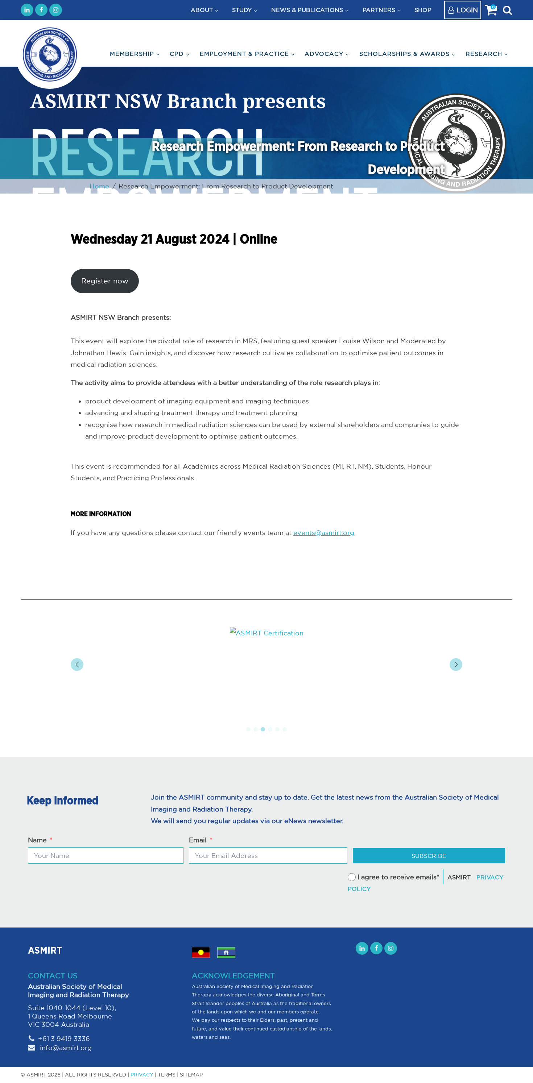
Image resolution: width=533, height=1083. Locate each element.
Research (484, 53)
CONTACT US (53, 975)
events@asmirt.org (323, 532)
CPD (177, 53)
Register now (104, 281)
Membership (132, 53)
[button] (248, 729)
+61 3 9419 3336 (64, 1038)
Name (37, 839)
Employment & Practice (244, 53)
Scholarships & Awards (404, 53)
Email (198, 839)
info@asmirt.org (65, 1047)
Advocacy (324, 53)
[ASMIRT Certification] (266, 633)
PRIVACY (142, 1075)
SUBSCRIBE (429, 855)
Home (99, 186)
